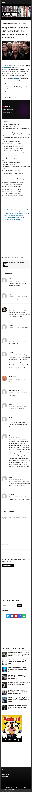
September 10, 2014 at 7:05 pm (16, 437)
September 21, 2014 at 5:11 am (16, 479)
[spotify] (24, 616)
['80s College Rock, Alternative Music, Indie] (16, 11)
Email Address (5, 544)
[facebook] (12, 616)
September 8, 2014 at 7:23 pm (16, 392)
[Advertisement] (16, 584)
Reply (25, 281)
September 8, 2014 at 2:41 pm (16, 379)
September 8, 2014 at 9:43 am (16, 310)
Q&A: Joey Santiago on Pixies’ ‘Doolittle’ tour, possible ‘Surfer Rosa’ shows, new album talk (18, 692)
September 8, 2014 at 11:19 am (16, 341)
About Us (4, 769)
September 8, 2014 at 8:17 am (16, 281)
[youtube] (16, 616)
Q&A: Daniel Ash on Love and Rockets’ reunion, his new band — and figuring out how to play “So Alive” (19, 654)
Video (9, 23)
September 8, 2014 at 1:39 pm (16, 355)
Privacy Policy (5, 774)
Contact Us (4, 771)
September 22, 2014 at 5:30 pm (16, 496)
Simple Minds (20, 257)
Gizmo (11, 352)
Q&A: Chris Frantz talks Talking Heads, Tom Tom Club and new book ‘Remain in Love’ (19, 661)
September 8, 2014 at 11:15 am (16, 327)
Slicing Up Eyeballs (19, 262)
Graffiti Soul (13, 257)
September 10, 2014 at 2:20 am (16, 420)
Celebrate (7, 257)
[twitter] (8, 616)
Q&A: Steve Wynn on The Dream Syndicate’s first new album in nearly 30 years (19, 669)
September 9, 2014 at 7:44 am (16, 406)
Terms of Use (5, 776)
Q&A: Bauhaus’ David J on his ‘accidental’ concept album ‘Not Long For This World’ (18, 676)
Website (3, 552)
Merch (3, 772)
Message (4, 522)
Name (3, 537)
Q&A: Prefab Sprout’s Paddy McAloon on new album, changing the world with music (19, 699)
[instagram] (20, 616)
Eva (10, 294)
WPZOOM (10, 791)
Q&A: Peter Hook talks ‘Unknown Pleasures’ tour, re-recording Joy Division (17, 707)
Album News (5, 23)
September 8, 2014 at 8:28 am (16, 296)
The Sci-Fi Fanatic (14, 390)
